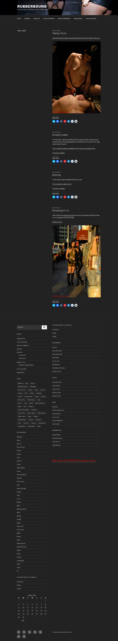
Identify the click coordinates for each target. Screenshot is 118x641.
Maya (18, 505)
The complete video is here (62, 184)
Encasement (28, 396)
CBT (26, 393)
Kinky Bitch (55, 357)
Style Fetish (56, 424)
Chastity (38, 393)
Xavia (18, 567)
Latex (19, 403)
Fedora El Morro (22, 474)
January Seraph (68, 215)
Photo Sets (21, 413)
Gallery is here (57, 222)
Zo (17, 571)
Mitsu (31, 403)
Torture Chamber (49, 18)
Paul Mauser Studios (58, 368)
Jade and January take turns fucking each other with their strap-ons (76, 38)
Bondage (33, 386)
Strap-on (26, 423)
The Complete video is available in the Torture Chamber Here (73, 148)
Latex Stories (56, 413)
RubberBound (32, 6)
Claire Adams (21, 468)
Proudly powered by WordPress (62, 632)
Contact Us (22, 355)
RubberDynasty (21, 547)
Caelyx (30, 390)
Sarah (18, 553)
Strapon (33, 423)
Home (19, 18)
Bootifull (54, 407)
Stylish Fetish (56, 396)
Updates (27, 18)
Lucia (25, 403)
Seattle (31, 419)
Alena (18, 440)
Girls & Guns (31, 400)
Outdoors (34, 410)
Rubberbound (21, 338)
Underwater (31, 426)
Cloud (18, 471)
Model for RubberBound (26, 365)
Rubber (36, 416)
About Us (37, 18)
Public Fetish (41, 413)
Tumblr (19, 588)
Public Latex (21, 416)
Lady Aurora (56, 441)
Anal (27, 383)
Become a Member (64, 18)
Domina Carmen (57, 438)
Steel (19, 423)
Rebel (18, 533)
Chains (32, 393)
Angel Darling (56, 435)
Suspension (42, 423)
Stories (19, 557)
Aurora (33, 383)
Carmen (42, 390)
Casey (19, 464)
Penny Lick (20, 526)
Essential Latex (57, 351)
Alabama (20, 383)
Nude (19, 406)
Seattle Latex (56, 371)
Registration (78, 18)
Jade (38, 400)
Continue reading (58, 153)
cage (36, 390)
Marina (19, 502)
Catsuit (20, 393)
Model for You (21, 362)
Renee (19, 536)
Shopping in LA (60, 210)
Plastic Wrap (31, 413)
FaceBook (20, 582)
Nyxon (19, 523)
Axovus (54, 347)
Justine (19, 492)
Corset (20, 396)
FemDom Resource (58, 410)
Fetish (37, 396)
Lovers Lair (55, 361)
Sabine (19, 550)
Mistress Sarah (21, 509)
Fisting (43, 396)
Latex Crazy (56, 389)
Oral (25, 406)
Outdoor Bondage (23, 410)
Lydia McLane (56, 445)
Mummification (40, 403)
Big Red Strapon (23, 386)
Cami (18, 457)
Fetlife (19, 585)
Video (39, 426)
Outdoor (31, 406)
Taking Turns (59, 33)
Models (19, 516)
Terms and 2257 (91, 18)
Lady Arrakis (56, 385)
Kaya (18, 495)
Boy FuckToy (22, 390)
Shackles (38, 419)
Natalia (19, 519)
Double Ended (60, 134)
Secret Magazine (57, 420)
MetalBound (56, 364)
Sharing (56, 174)
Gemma (19, 478)
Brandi (19, 450)
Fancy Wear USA (57, 354)
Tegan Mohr (21, 426)
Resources (22, 358)
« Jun (22, 620)
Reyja (29, 416)
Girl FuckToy (21, 400)
